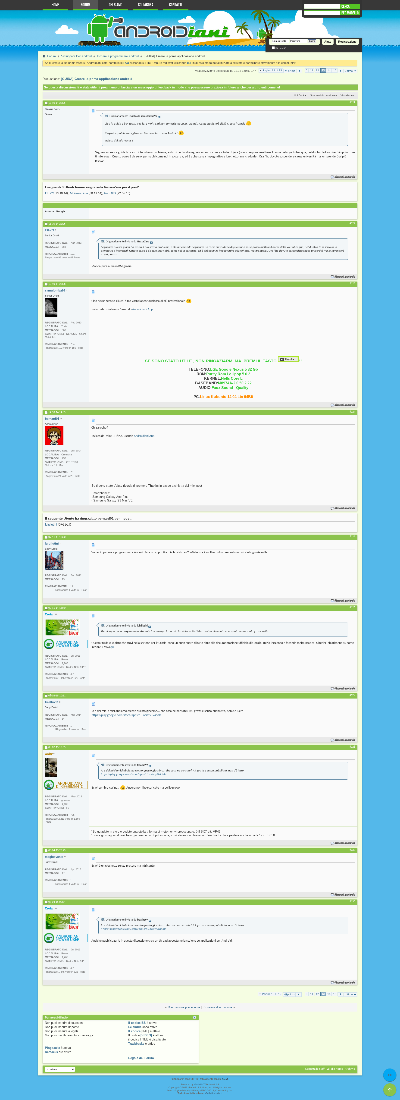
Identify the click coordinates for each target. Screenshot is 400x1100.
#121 (352, 102)
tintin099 (110, 193)
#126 (352, 607)
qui (112, 647)
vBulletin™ (199, 1084)
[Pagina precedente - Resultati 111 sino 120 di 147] (299, 71)
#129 (352, 850)
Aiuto (327, 41)
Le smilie (134, 1027)
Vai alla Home (335, 1068)
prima (291, 70)
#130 (352, 901)
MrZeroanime (79, 193)
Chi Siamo (115, 5)
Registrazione (347, 41)
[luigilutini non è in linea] (54, 560)
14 (329, 70)
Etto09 (49, 193)
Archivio (350, 1068)
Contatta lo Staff (315, 1068)
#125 (352, 536)
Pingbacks (52, 1048)
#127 (352, 695)
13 (323, 70)
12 (317, 70)
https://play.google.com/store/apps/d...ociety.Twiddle (126, 715)
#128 (352, 747)
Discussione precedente (184, 1007)
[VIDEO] (146, 1035)
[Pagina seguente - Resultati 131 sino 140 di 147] (341, 71)
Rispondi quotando (345, 177)
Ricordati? (280, 48)
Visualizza (346, 95)
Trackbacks (136, 1043)
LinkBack (299, 95)
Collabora (145, 5)
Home (55, 5)
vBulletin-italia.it (213, 1093)
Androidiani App (142, 309)
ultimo (349, 70)
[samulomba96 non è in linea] (51, 307)
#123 (352, 283)
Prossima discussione (217, 1007)
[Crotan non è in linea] (62, 627)
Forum (85, 5)
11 (311, 70)
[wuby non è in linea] (51, 767)
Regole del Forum (141, 1058)
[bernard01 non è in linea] (54, 435)
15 (334, 70)
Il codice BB (137, 1023)
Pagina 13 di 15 (272, 70)
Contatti (175, 5)
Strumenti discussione (322, 95)
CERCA (345, 6)
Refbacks (51, 1052)
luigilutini (51, 524)
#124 (352, 412)
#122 (352, 223)
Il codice (134, 1031)
